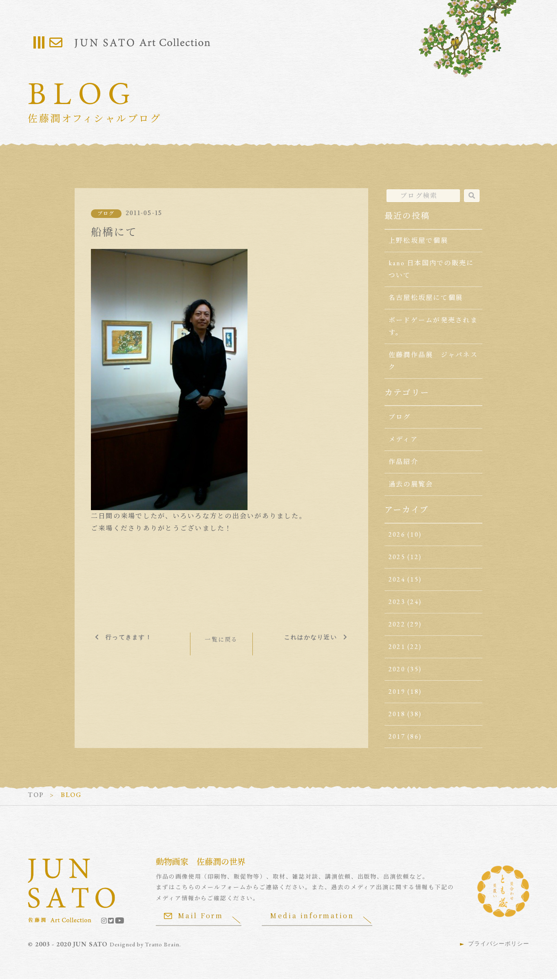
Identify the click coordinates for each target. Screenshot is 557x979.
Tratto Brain (162, 944)
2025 (397, 557)
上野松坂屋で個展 (418, 240)
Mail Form (200, 915)
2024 (397, 579)
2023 (397, 601)
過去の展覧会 (411, 484)
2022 (397, 624)
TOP (36, 794)
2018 (397, 714)
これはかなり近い (310, 637)
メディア (403, 439)
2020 (397, 669)
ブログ (106, 213)
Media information (312, 915)
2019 (397, 691)
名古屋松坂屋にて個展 (426, 297)
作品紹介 (403, 461)
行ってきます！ (129, 637)
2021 (397, 646)
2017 (397, 736)
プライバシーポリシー (498, 943)
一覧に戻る (221, 639)
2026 (397, 534)
